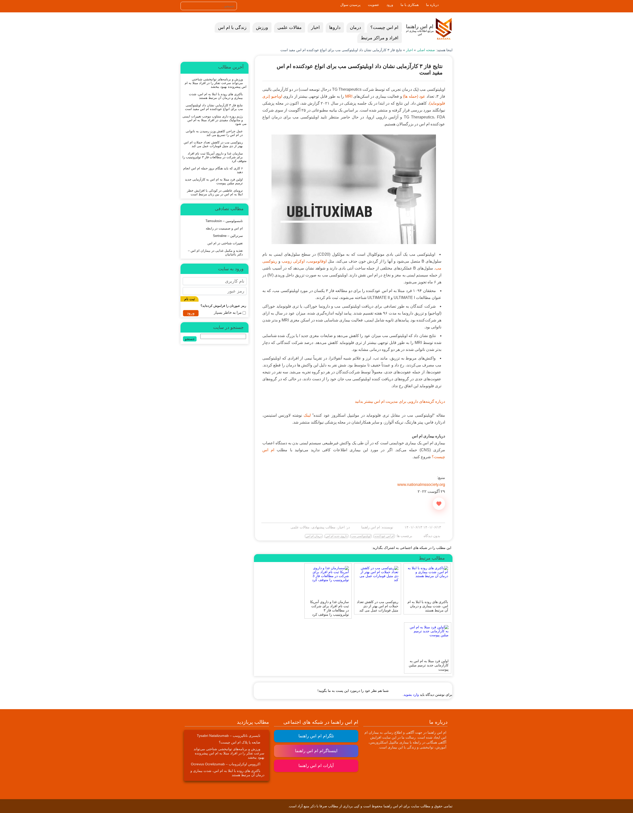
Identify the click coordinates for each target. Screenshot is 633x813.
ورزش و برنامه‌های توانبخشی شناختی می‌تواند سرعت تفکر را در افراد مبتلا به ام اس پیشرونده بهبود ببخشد (216, 83)
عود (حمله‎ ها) (414, 96)
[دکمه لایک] (439, 503)
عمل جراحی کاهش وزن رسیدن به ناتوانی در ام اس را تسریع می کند (214, 133)
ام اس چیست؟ (384, 27)
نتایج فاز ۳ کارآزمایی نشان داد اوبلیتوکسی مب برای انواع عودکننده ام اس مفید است (214, 107)
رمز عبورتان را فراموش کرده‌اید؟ (223, 306)
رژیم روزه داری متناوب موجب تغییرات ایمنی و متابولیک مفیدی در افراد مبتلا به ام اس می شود (214, 120)
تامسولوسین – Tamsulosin (224, 221)
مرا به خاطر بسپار (228, 312)
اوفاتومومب (317, 261)
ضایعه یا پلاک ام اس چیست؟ (239, 742)
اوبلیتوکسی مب (361, 536)
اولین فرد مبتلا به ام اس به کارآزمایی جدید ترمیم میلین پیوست (214, 181)
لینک (307, 415)
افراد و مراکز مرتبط (379, 37)
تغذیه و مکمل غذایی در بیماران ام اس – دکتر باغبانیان (215, 252)
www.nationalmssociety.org (421, 484)
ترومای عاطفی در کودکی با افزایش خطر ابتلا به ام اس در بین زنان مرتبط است (215, 192)
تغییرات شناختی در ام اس (225, 243)
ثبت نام (189, 299)
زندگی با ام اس (232, 27)
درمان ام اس (314, 536)
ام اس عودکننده (384, 536)
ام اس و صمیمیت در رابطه (224, 228)
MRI (348, 96)
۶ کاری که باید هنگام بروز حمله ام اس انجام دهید (213, 170)
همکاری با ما (410, 5)
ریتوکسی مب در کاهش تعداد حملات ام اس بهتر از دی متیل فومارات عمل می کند (213, 144)
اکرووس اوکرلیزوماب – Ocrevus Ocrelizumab (225, 764)
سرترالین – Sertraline (228, 236)
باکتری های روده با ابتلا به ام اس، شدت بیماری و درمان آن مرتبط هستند (216, 96)
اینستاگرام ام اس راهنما (316, 750)
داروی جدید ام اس (336, 536)
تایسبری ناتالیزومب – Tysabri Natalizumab (228, 736)
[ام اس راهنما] (443, 29)
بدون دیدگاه (432, 536)
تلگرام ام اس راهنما (316, 736)
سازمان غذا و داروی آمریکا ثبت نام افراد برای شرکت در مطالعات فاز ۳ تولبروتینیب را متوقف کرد (214, 157)
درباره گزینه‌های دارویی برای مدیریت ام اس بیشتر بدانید (400, 401)
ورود (389, 5)
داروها (334, 27)
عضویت (373, 5)
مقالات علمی (289, 27)
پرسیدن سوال (350, 5)
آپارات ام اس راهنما (316, 765)
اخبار (315, 27)
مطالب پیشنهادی (324, 527)
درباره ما (432, 5)
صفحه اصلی (426, 50)
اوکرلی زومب (293, 261)
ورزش (262, 27)
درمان (355, 27)
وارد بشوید (411, 695)
